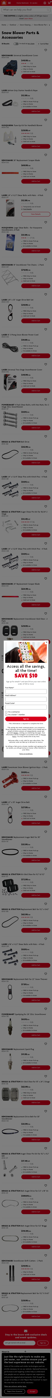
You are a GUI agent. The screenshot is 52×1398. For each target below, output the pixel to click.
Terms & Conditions (26, 754)
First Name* (9, 688)
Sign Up (26, 719)
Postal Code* (10, 703)
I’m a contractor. (14, 712)
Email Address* (10, 696)
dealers (16, 733)
